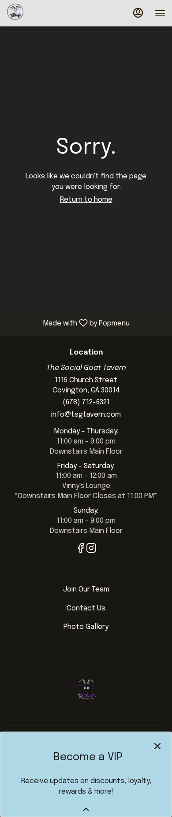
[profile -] (138, 12)
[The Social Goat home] (46, 13)
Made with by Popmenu (68, 323)
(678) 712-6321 (86, 402)
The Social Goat (86, 692)
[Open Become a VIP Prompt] (86, 809)
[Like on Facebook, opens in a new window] (80, 550)
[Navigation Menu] (160, 13)
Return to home (86, 199)
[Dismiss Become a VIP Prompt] (157, 746)
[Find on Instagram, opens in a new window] (91, 550)
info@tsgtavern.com (86, 414)
